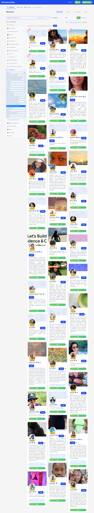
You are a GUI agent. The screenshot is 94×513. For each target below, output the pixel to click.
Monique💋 (52, 50)
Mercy (72, 200)
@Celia (50, 115)
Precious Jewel (33, 252)
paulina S (72, 50)
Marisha (51, 248)
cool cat (51, 405)
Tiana (30, 327)
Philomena (52, 435)
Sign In (70, 2)
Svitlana (72, 224)
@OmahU (51, 283)
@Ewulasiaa (72, 315)
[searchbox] (71, 17)
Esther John (52, 217)
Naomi (31, 100)
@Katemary (31, 180)
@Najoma (31, 493)
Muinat (51, 172)
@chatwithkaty (52, 79)
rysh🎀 (31, 43)
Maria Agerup (32, 211)
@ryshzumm (31, 44)
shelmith (72, 392)
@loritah (71, 440)
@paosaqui (72, 51)
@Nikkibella (31, 328)
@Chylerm (72, 172)
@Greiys (71, 361)
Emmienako (52, 483)
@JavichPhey (52, 369)
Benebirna (73, 137)
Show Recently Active (75, 22)
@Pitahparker (52, 406)
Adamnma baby (53, 137)
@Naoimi (31, 101)
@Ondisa (51, 249)
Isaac (51, 321)
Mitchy (31, 492)
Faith (50, 368)
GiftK (30, 442)
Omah (51, 281)
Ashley (31, 68)
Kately (31, 178)
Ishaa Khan (73, 277)
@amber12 (72, 393)
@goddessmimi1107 (74, 249)
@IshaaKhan (72, 278)
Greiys (72, 360)
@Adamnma (52, 138)
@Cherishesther (52, 218)
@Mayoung (72, 98)
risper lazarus (73, 439)
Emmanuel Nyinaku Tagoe (36, 294)
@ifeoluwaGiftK (32, 443)
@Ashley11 (31, 69)
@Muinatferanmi (52, 173)
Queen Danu (32, 362)
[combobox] (69, 17)
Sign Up (77, 2)
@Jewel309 (31, 253)
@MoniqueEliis (52, 51)
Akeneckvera (32, 412)
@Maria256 (31, 212)
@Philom (51, 436)
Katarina (51, 78)
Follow (55, 25)
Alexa (30, 145)
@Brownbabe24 (73, 491)
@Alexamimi (31, 146)
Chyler (72, 171)
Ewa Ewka (72, 313)
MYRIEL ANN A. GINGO (76, 96)
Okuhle (72, 489)
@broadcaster (73, 202)
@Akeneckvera (32, 413)
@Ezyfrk (51, 322)
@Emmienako (52, 484)
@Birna (71, 138)
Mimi (71, 247)
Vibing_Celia (52, 114)
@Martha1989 (32, 363)
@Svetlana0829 (73, 225)
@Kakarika (31, 295)
